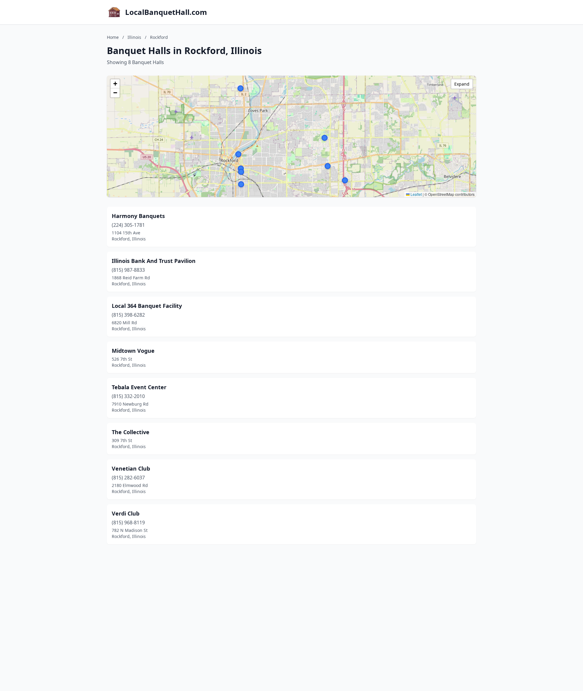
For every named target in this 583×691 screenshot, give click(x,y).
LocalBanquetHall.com (166, 12)
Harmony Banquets (138, 216)
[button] (241, 184)
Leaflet (416, 194)
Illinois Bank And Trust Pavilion (154, 260)
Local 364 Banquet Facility (147, 305)
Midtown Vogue (133, 350)
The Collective (130, 432)
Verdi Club (125, 513)
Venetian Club (131, 468)
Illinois (134, 37)
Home (113, 37)
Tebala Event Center (139, 387)
